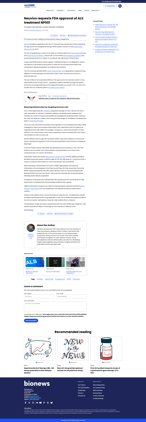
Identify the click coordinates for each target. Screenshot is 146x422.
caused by (46, 111)
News (80, 10)
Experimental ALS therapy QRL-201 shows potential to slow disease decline (106, 27)
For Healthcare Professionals (111, 1)
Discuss (54, 35)
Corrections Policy (99, 388)
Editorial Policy (97, 390)
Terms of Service (98, 396)
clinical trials (49, 279)
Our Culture (82, 385)
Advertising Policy (99, 385)
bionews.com (34, 396)
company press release (56, 88)
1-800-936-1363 (34, 399)
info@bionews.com (34, 398)
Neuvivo (26, 44)
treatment (76, 279)
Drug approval (60, 279)
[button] (110, 6)
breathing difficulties (36, 121)
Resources (95, 10)
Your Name (27, 294)
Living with (60, 10)
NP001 (69, 279)
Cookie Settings (98, 398)
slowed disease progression (72, 56)
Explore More (97, 381)
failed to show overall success (55, 157)
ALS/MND (40, 279)
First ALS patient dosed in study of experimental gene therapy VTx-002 (106, 39)
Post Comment (31, 321)
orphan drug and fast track (56, 71)
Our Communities (83, 388)
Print (63, 35)
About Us (81, 381)
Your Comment (29, 301)
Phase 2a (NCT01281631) (78, 53)
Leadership (81, 390)
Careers (80, 393)
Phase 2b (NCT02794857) (35, 56)
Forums (86, 10)
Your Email (59, 294)
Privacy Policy (97, 393)
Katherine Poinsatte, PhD (35, 30)
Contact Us (81, 396)
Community (71, 10)
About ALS (49, 10)
